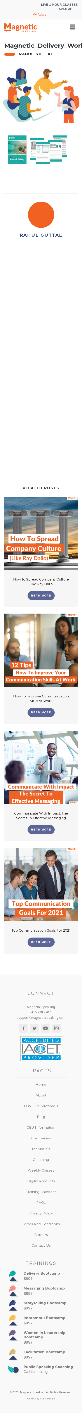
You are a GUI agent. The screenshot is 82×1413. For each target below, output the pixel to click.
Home (40, 1084)
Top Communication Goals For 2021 (41, 930)
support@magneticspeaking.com (41, 1017)
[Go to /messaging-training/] (41, 1292)
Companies (41, 1138)
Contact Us (41, 1245)
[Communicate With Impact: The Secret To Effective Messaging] (41, 767)
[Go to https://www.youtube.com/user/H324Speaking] (45, 1028)
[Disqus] (41, 304)
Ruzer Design (47, 1398)
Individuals (41, 1149)
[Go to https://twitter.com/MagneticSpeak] (34, 1028)
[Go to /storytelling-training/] (41, 1306)
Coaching (41, 1160)
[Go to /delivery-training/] (41, 1277)
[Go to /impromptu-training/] (41, 1321)
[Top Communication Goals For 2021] (41, 884)
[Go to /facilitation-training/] (41, 1355)
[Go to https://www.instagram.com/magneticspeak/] (56, 1028)
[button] (41, 595)
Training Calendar (41, 1192)
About (41, 1095)
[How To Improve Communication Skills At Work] (41, 650)
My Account (41, 14)
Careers (41, 1235)
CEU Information (41, 1127)
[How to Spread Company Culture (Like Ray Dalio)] (41, 533)
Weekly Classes (41, 1170)
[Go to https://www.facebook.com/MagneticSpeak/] (23, 1028)
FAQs (40, 1202)
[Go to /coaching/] (41, 1370)
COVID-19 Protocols (41, 1106)
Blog (41, 1117)
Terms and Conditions (41, 1224)
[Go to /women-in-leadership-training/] (41, 1338)
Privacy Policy (41, 1213)
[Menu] (73, 27)
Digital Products (41, 1181)
